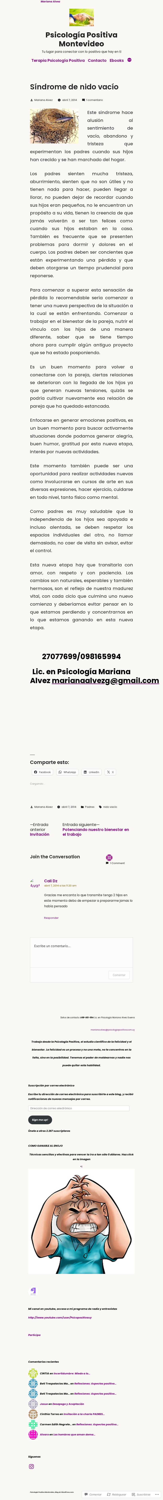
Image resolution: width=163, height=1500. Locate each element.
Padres (89, 807)
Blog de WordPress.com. (64, 1492)
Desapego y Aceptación (68, 1404)
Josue (44, 1404)
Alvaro (44, 1434)
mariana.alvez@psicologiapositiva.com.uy (113, 1029)
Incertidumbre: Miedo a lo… (72, 1373)
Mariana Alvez (43, 100)
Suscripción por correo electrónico (51, 1085)
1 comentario (94, 100)
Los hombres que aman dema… (74, 1434)
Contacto (97, 60)
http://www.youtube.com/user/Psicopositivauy (60, 1317)
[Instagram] (31, 1466)
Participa (34, 1335)
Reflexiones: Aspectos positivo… (95, 1383)
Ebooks (117, 60)
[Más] (129, 60)
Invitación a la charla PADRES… (84, 1414)
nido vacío (110, 807)
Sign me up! (40, 1120)
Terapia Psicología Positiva (58, 60)
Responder (51, 918)
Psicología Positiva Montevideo (81, 39)
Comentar (119, 975)
